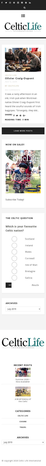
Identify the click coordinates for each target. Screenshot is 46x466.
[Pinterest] (15, 2)
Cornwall (30, 258)
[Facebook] (3, 2)
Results (35, 285)
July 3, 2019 (11, 82)
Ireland (29, 245)
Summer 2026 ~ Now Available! (23, 380)
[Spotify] (27, 2)
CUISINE (23, 421)
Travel (23, 427)
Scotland (29, 238)
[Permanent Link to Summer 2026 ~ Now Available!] (23, 376)
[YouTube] (23, 2)
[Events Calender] (19, 2)
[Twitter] (7, 2)
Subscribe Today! (15, 199)
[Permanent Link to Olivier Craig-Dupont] (23, 71)
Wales (28, 251)
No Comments (12, 90)
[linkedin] (31, 2)
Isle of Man (31, 264)
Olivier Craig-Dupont (19, 78)
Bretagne (30, 271)
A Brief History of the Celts (23, 400)
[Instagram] (11, 2)
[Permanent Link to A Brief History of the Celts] (23, 395)
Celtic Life (11, 75)
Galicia (28, 277)
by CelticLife (12, 86)
